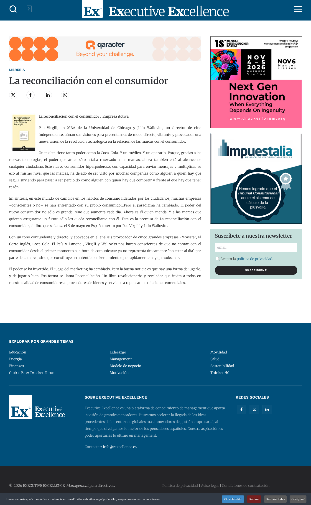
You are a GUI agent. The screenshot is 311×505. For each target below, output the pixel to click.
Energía (15, 359)
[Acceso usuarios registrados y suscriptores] (28, 8)
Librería (17, 70)
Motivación (119, 373)
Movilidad (218, 352)
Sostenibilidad (222, 366)
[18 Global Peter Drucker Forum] (256, 82)
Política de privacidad (180, 485)
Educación (17, 352)
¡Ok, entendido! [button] (233, 499)
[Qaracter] (105, 48)
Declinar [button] (254, 499)
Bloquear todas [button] (275, 499)
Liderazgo (118, 352)
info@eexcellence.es (120, 447)
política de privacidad (254, 259)
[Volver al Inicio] (155, 9)
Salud (214, 359)
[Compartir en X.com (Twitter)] (13, 95)
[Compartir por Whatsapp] (65, 95)
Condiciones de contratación (246, 485)
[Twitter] (254, 409)
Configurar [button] (298, 499)
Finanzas (16, 366)
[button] (13, 9)
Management (121, 359)
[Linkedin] (267, 409)
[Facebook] (241, 409)
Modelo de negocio (125, 366)
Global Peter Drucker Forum (32, 373)
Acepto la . (246, 259)
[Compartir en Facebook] (30, 95)
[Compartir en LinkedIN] (48, 95)
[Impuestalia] (256, 178)
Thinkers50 (219, 373)
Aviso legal (210, 485)
